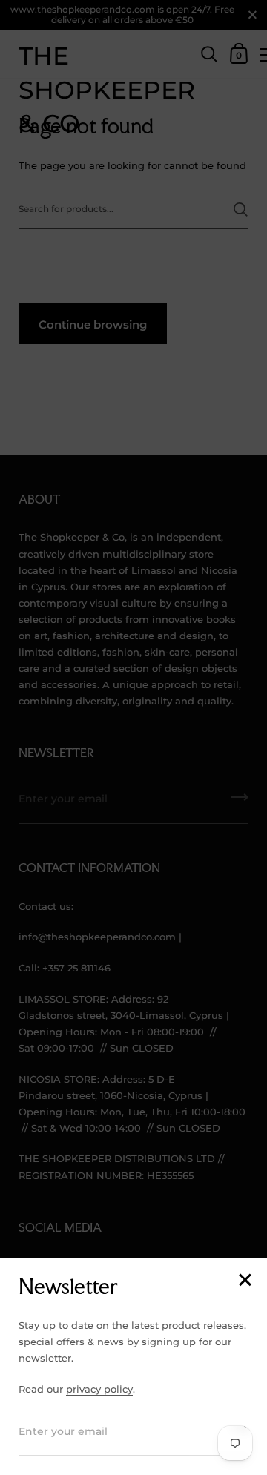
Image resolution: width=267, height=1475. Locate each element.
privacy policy (99, 1389)
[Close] (244, 1281)
